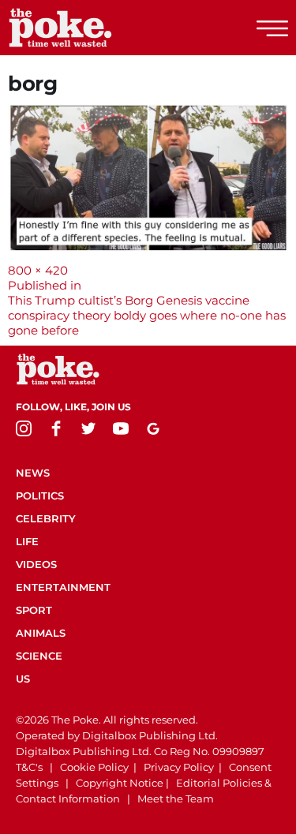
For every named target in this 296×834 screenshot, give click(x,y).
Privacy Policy (179, 767)
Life (27, 541)
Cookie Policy (94, 767)
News (33, 472)
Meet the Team (175, 798)
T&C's (29, 767)
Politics (40, 495)
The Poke (98, 27)
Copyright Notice (119, 782)
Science (39, 655)
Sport (34, 610)
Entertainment (63, 587)
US (23, 678)
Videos (36, 564)
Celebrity (46, 518)
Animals (41, 632)
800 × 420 (38, 270)
